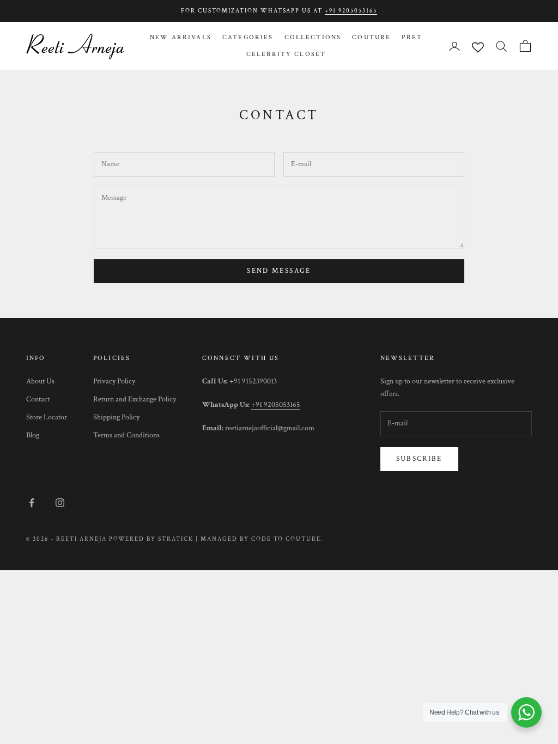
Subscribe (419, 459)
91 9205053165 (278, 405)
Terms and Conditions (126, 435)
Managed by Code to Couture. (262, 539)
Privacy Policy (114, 381)
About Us (40, 381)
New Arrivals (180, 37)
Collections (313, 37)
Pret (412, 37)
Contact (38, 399)
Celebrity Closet (286, 54)
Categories (248, 37)
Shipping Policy (116, 417)
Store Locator (46, 417)
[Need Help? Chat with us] (526, 712)
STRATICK (175, 539)
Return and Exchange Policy (134, 399)
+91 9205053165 (351, 11)
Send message (279, 271)
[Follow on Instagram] (59, 502)
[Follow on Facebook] (31, 502)
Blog (32, 435)
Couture (371, 37)
